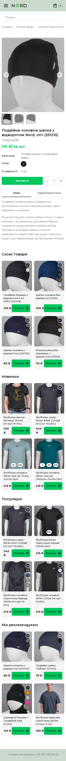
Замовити (22, 180)
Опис (16, 193)
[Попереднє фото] (6, 75)
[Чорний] (23, 163)
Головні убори (25, 26)
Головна (7, 26)
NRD (19, 5)
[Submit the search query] (7, 17)
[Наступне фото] (59, 75)
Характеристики (49, 193)
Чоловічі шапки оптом (52, 26)
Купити (18, 308)
